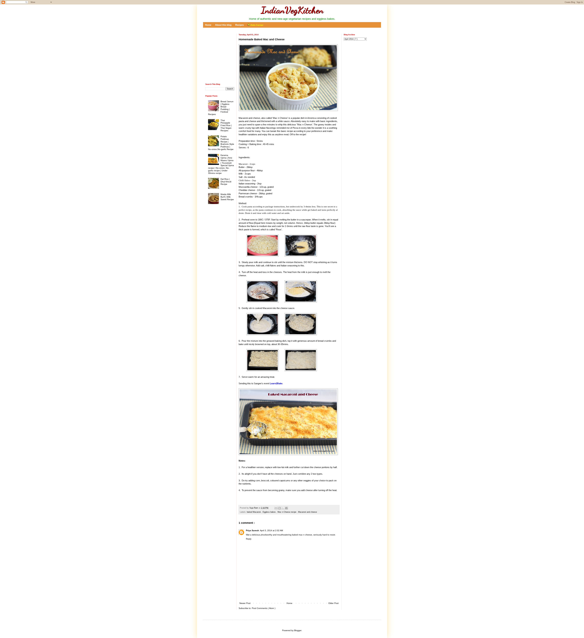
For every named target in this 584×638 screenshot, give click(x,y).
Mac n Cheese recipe (287, 512)
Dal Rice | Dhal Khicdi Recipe (226, 181)
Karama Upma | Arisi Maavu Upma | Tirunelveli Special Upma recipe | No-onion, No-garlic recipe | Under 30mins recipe (221, 164)
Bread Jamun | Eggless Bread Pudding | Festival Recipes (221, 107)
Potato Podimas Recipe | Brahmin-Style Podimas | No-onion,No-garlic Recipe (221, 142)
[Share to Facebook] (286, 508)
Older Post (333, 603)
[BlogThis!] (279, 508)
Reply (248, 539)
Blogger (297, 630)
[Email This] (276, 508)
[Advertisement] (289, 593)
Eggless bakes (269, 512)
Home (208, 25)
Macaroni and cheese (307, 512)
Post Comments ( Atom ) (263, 608)
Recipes (239, 25)
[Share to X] (283, 508)
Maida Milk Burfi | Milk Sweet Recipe (227, 197)
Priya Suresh (252, 530)
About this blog (223, 25)
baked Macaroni (254, 512)
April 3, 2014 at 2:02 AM (271, 530)
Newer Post (244, 603)
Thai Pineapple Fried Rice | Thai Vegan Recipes (226, 125)
